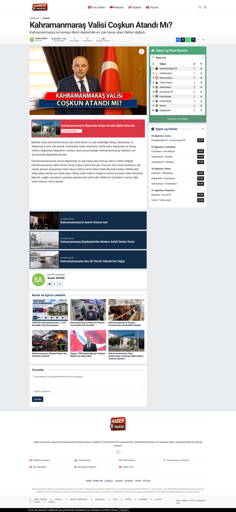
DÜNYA (128, 499)
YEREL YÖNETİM (94, 481)
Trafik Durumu (128, 460)
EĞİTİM (147, 481)
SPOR (138, 481)
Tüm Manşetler (39, 467)
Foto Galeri (98, 7)
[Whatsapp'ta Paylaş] (188, 40)
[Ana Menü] (205, 7)
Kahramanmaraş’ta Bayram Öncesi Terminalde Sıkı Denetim (87, 323)
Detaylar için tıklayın (178, 118)
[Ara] (200, 7)
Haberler (34, 18)
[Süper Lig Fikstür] (202, 129)
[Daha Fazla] (193, 40)
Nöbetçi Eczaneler (41, 460)
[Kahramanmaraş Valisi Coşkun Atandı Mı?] (88, 80)
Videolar (118, 7)
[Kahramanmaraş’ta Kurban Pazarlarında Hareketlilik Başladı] (126, 309)
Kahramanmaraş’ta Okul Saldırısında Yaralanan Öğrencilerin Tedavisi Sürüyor (125, 356)
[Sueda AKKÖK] (38, 279)
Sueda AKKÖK (56, 278)
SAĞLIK (36, 502)
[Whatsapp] (118, 452)
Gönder (38, 399)
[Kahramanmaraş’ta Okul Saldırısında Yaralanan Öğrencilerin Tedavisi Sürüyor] (126, 340)
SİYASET (129, 481)
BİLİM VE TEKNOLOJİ (78, 499)
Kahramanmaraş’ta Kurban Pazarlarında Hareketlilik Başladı (124, 323)
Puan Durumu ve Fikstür (178, 460)
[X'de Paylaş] (182, 40)
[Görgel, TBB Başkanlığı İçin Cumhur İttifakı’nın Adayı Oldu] (88, 340)
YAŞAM (51, 502)
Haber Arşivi (128, 467)
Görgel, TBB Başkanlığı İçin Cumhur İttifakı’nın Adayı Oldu (87, 354)
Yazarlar (136, 7)
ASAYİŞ (119, 481)
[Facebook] (54, 284)
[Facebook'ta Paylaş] (178, 40)
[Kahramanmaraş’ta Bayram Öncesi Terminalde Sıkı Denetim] (88, 309)
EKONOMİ (143, 499)
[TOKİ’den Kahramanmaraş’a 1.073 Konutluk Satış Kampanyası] (50, 309)
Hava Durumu (84, 460)
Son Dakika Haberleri (87, 467)
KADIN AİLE (100, 499)
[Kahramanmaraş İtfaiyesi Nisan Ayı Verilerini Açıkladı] (50, 340)
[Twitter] (59, 284)
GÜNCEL (46, 18)
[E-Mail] (49, 284)
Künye (154, 7)
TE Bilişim (192, 500)
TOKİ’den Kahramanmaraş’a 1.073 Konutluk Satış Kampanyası (49, 323)
